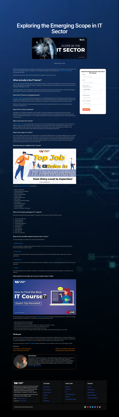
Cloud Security (47, 389)
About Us (67, 387)
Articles (45, 398)
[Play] (44, 166)
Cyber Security (47, 392)
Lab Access (46, 400)
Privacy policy (91, 389)
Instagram (38, 365)
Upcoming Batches (70, 394)
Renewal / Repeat (92, 395)
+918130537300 (23, 400)
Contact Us (68, 389)
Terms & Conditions (93, 398)
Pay (66, 392)
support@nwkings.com (21, 398)
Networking (46, 387)
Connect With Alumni (70, 399)
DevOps (45, 395)
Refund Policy (91, 392)
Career (89, 387)
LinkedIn (31, 365)
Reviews (67, 396)
